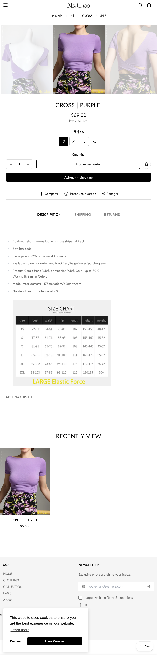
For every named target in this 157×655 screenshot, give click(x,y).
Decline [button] (15, 641)
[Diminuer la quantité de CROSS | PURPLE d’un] (10, 164)
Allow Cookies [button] (55, 641)
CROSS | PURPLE (25, 520)
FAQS (7, 593)
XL (94, 141)
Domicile (56, 16)
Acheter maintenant (78, 177)
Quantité (78, 154)
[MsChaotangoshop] (78, 5)
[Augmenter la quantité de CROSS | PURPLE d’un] (27, 164)
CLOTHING (11, 580)
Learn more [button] (20, 630)
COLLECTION (12, 586)
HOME (8, 573)
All (72, 16)
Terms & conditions (120, 597)
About (7, 599)
